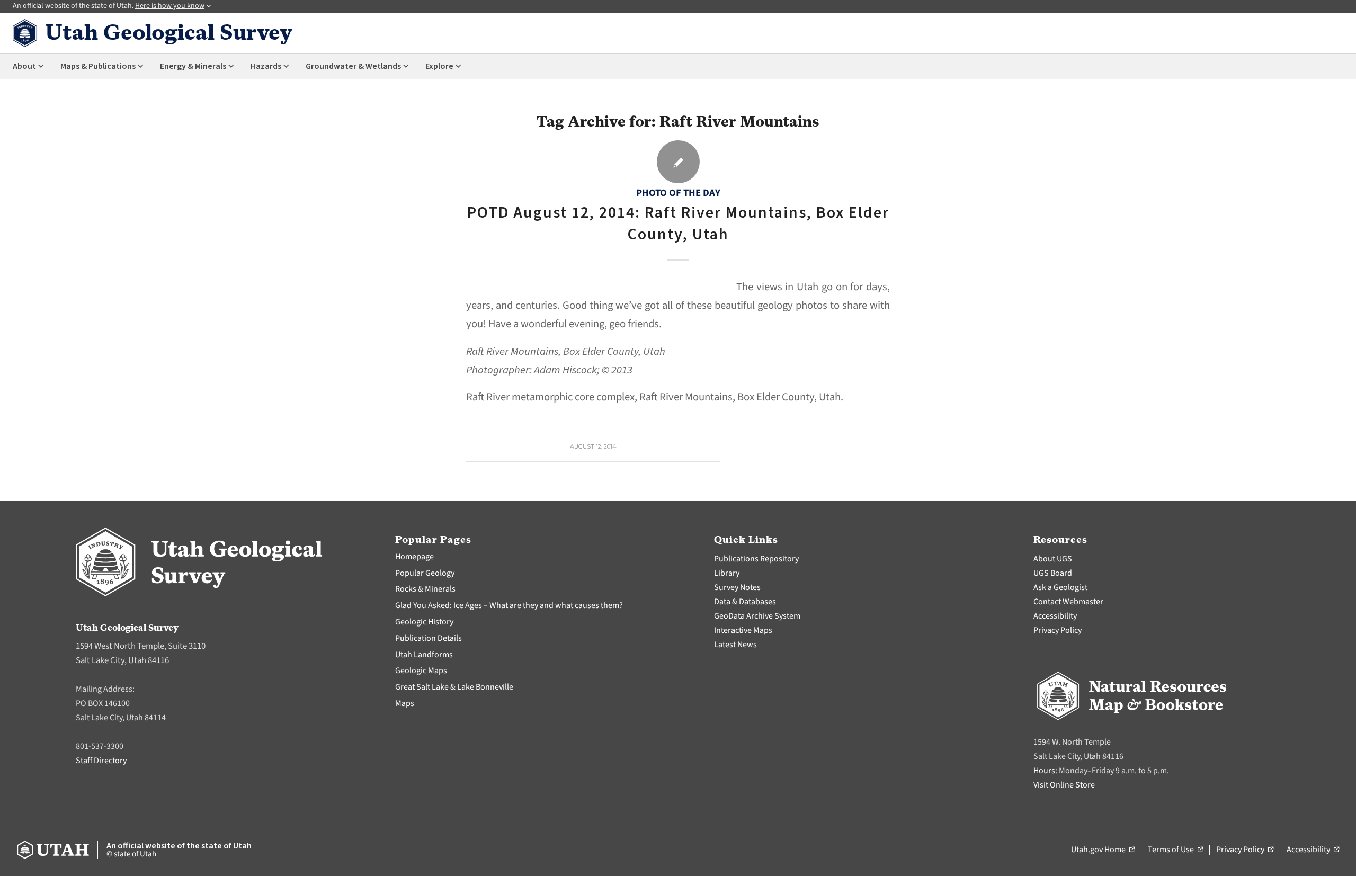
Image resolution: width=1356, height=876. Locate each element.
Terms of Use (1175, 850)
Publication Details (428, 638)
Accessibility (1055, 616)
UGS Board (1052, 573)
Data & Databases (745, 601)
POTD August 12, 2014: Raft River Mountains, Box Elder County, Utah (678, 223)
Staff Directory (101, 760)
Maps (404, 703)
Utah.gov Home (1103, 850)
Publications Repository (756, 559)
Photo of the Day (678, 193)
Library (726, 573)
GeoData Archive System (757, 616)
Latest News (735, 644)
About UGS (1052, 559)
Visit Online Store (1064, 785)
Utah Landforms (424, 654)
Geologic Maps (421, 670)
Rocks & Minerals (425, 589)
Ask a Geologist (1060, 587)
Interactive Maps (743, 630)
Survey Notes (737, 587)
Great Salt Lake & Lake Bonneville (454, 687)
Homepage (414, 556)
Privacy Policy (1057, 630)
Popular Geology (424, 573)
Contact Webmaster (1068, 601)
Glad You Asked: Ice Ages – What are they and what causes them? (509, 605)
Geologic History (424, 622)
